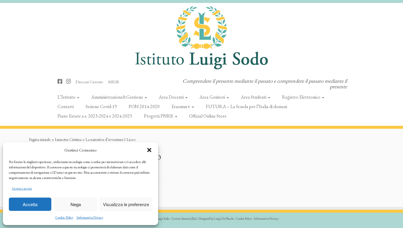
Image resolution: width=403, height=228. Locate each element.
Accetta (30, 204)
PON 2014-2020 (144, 106)
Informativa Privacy (89, 217)
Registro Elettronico (301, 97)
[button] (149, 150)
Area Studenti (254, 97)
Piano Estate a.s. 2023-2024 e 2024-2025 (95, 116)
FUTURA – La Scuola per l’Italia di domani (246, 106)
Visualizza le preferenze (126, 204)
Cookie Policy (64, 217)
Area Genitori (212, 97)
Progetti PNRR (159, 116)
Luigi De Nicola (224, 218)
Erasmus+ (181, 106)
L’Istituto (67, 97)
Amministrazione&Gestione (117, 97)
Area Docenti (172, 97)
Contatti (66, 106)
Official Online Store (208, 116)
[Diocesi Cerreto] (91, 81)
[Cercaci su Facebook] (62, 81)
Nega (76, 204)
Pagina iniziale (40, 139)
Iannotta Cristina (68, 139)
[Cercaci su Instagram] (70, 81)
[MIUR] (115, 81)
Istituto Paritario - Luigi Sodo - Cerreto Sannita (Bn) (165, 218)
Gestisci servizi (22, 188)
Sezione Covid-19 (101, 106)
